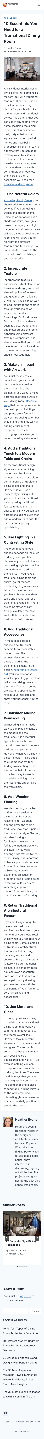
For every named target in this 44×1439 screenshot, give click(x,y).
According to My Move (18, 200)
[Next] (37, 1238)
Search (35, 1311)
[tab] (17, 1266)
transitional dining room (18, 184)
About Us (9, 1421)
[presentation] (22, 1223)
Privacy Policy (33, 1421)
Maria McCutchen (17, 1250)
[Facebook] (5, 1413)
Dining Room (10, 18)
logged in (25, 1296)
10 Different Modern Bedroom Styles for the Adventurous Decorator (21, 1345)
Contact (20, 1421)
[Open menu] (39, 5)
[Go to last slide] (7, 1238)
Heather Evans (14, 48)
